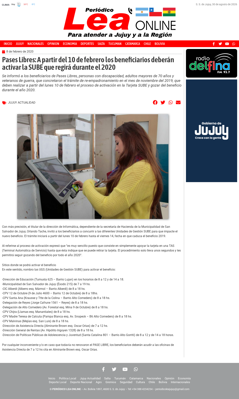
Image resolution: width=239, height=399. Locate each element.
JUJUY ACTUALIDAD (21, 102)
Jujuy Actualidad (90, 378)
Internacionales (180, 382)
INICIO (8, 44)
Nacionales (154, 378)
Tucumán (120, 378)
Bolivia (163, 382)
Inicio (51, 378)
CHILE (147, 44)
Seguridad (126, 382)
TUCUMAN (115, 44)
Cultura (140, 382)
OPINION (53, 44)
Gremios (110, 382)
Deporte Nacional (81, 382)
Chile (152, 382)
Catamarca (136, 378)
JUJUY (20, 44)
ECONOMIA (70, 44)
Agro (99, 382)
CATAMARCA (132, 44)
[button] (155, 102)
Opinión (169, 378)
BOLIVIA (160, 44)
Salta (107, 378)
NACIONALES (35, 44)
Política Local (67, 378)
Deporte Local (57, 382)
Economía (184, 378)
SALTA (101, 44)
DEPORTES (87, 44)
